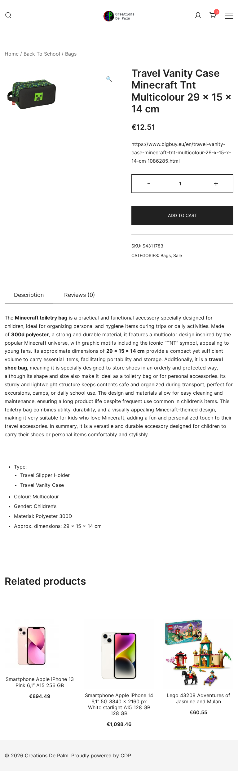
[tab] (29, 295)
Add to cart (182, 215)
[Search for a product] (8, 15)
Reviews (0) (79, 295)
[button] (109, 79)
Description (29, 295)
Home (12, 54)
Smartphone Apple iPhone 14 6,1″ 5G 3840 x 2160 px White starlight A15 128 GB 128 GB (119, 704)
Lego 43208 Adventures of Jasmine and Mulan (198, 698)
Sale (177, 255)
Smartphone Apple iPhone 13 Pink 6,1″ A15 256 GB (40, 682)
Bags (71, 54)
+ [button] (216, 183)
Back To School (42, 54)
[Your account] (198, 15)
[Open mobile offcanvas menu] (229, 15)
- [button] (149, 183)
